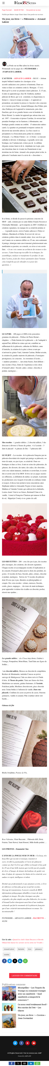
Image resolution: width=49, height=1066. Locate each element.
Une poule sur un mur (33, 10)
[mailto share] (14, 961)
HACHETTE (38, 918)
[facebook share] (4, 961)
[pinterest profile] (27, 1043)
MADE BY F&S (19, 10)
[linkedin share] (20, 961)
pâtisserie (38, 949)
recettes (6, 955)
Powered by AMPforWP (24, 1056)
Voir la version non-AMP (32, 1053)
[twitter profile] (15, 1043)
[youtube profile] (34, 1043)
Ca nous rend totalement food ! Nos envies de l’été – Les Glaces (32, 1007)
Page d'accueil (7, 10)
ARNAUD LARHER (22, 78)
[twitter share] (9, 961)
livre (29, 949)
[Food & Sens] (25, 2)
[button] (12, 1063)
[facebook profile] (21, 1043)
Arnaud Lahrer (9, 949)
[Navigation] (3, 3)
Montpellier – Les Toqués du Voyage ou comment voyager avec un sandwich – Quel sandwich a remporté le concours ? (32, 993)
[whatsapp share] (25, 961)
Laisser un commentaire (24, 975)
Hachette (21, 949)
